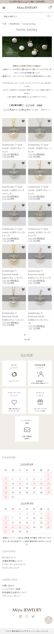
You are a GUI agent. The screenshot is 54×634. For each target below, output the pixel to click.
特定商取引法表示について (14, 592)
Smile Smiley (29, 23)
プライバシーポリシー (12, 595)
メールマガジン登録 (11, 589)
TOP (4, 23)
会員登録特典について (12, 560)
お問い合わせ (8, 585)
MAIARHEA (15, 23)
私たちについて (9, 557)
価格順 (39, 105)
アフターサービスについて (14, 564)
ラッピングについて (10, 567)
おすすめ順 (30, 105)
